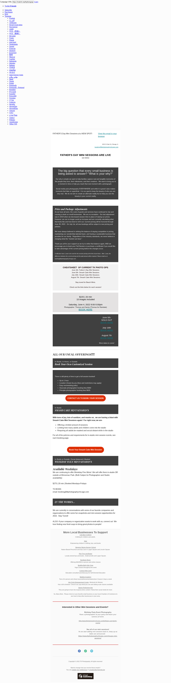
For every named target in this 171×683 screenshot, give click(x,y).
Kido (85, 541)
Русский (12, 92)
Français (12, 48)
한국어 (12, 72)
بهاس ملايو (13, 77)
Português (13, 85)
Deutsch (12, 51)
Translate (8, 16)
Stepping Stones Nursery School (85, 547)
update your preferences (79, 670)
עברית (11, 100)
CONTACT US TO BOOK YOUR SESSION (85, 398)
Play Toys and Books (85, 554)
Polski (11, 83)
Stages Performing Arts (85, 588)
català (11, 29)
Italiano (12, 65)
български (13, 27)
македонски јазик (16, 75)
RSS (6, 14)
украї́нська (13, 122)
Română (12, 90)
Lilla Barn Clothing (85, 535)
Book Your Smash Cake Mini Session (85, 450)
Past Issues (9, 12)
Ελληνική (12, 53)
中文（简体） (14, 31)
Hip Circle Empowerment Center (78, 582)
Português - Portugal (16, 87)
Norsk (11, 81)
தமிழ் (11, 113)
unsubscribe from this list (97, 670)
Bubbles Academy (85, 577)
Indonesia (12, 61)
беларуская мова (15, 25)
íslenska (12, 63)
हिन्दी (11, 55)
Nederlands (13, 44)
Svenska (12, 98)
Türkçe (12, 118)
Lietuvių (12, 102)
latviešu (12, 104)
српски (12, 111)
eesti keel (12, 42)
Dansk (11, 40)
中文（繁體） (14, 34)
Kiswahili (12, 96)
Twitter (10, 6)
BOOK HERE (85, 309)
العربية (11, 21)
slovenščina (13, 108)
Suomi (11, 46)
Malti (11, 79)
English (12, 18)
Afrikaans (13, 23)
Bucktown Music (85, 560)
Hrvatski (12, 36)
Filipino (12, 120)
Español (12, 94)
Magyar (12, 57)
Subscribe (8, 10)
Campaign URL (6, 2)
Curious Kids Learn (85, 571)
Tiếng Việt (13, 124)
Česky (11, 38)
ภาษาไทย (13, 115)
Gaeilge (12, 59)
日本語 (12, 67)
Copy (36, 2)
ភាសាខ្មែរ (12, 70)
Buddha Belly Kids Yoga (85, 565)
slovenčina (13, 106)
